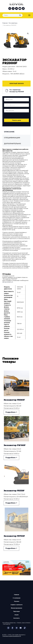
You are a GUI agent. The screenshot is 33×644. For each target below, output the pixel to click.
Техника (16, 601)
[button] (27, 33)
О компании (16, 598)
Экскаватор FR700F (14, 536)
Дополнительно (12, 144)
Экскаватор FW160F (14, 445)
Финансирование (16, 608)
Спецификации (12, 138)
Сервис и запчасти (16, 604)
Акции (16, 614)
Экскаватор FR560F (14, 400)
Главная (5, 23)
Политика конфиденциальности (11, 636)
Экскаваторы (13, 23)
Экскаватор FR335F (14, 490)
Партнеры (16, 611)
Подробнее (10, 412)
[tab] (16, 132)
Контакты (16, 618)
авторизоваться (7, 282)
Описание (9, 132)
